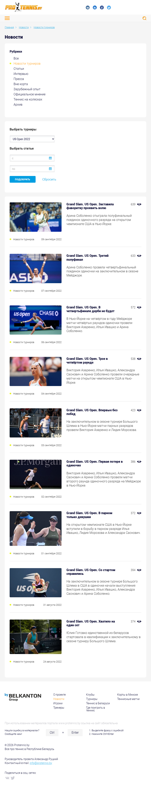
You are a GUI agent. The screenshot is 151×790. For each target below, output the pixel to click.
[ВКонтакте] (7, 777)
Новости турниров (27, 63)
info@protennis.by (41, 763)
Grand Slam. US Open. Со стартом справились (90, 572)
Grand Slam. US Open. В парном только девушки (89, 515)
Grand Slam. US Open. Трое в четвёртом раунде (87, 360)
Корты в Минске (127, 694)
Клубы (90, 694)
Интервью (21, 74)
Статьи (19, 69)
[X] (12, 777)
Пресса (19, 79)
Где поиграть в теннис (95, 709)
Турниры (92, 699)
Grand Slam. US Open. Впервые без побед (92, 412)
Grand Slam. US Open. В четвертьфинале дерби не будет (90, 309)
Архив (18, 104)
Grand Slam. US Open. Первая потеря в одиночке (94, 463)
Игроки (58, 703)
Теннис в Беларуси (98, 703)
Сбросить (49, 179)
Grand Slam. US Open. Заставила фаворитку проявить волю (90, 206)
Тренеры (58, 707)
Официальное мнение (29, 94)
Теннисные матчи (128, 699)
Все (16, 58)
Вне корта (21, 84)
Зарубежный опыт (27, 89)
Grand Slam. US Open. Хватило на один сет (90, 623)
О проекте (59, 694)
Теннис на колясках (28, 99)
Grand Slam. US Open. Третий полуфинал (87, 257)
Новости (58, 699)
